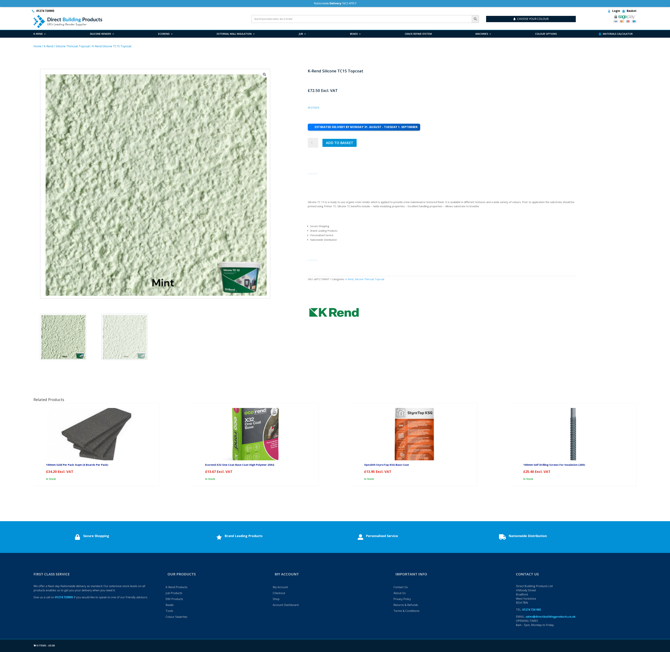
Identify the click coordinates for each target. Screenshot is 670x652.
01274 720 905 (531, 610)
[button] (264, 74)
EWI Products (174, 599)
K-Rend (38, 34)
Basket (631, 11)
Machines (481, 34)
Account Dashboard (286, 605)
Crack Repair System (418, 34)
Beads (354, 34)
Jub (301, 34)
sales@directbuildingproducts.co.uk (551, 617)
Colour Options (546, 34)
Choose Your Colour (533, 19)
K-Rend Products (176, 587)
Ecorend (164, 34)
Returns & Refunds (405, 605)
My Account (280, 587)
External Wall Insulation (234, 34)
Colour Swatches (176, 617)
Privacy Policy (402, 599)
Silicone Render (100, 34)
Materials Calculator (618, 34)
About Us (399, 593)
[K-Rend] (334, 313)
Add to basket (339, 142)
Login (616, 11)
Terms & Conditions (406, 611)
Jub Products (174, 593)
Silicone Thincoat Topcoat (73, 46)
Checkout (279, 593)
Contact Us (400, 587)
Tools (169, 611)
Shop (276, 599)
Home (37, 46)
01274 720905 (45, 11)
